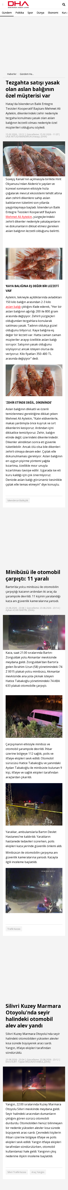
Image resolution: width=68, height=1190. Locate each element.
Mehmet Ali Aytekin (19, 216)
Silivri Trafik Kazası (16, 1172)
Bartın (10, 587)
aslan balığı (13, 306)
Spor (30, 12)
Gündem (7, 12)
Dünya (40, 12)
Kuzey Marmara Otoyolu (30, 1034)
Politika (19, 12)
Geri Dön (11, 21)
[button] (13, 173)
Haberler (12, 74)
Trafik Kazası (13, 928)
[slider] (42, 173)
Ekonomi (53, 12)
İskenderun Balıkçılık (17, 500)
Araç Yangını (38, 1172)
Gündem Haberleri (27, 74)
